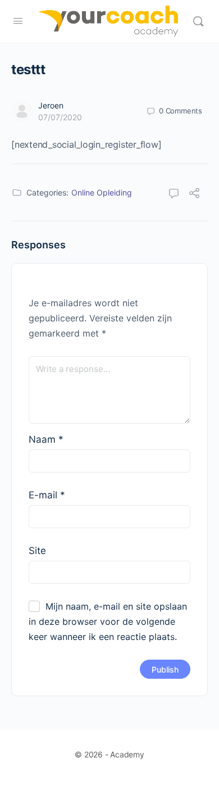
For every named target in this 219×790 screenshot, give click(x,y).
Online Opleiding (101, 192)
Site (37, 550)
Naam (46, 439)
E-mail (47, 495)
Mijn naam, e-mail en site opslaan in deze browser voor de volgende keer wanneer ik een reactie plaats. (108, 621)
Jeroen (50, 105)
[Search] (198, 21)
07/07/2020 (60, 117)
